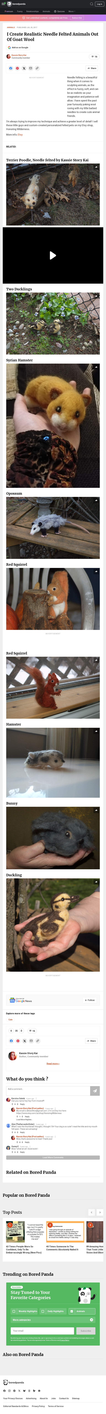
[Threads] (29, 1391)
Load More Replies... (24, 1120)
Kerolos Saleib (18, 1098)
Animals (11, 27)
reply (22, 1104)
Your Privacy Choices (13, 1398)
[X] (19, 1391)
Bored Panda (13, 1382)
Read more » (53, 1063)
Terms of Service (55, 1406)
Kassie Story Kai (19, 55)
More (71, 11)
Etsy (20, 134)
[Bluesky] (24, 1391)
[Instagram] (9, 1391)
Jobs (53, 1398)
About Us (44, 1398)
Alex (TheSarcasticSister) (23, 1124)
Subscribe (86, 1331)
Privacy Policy (38, 1406)
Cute (10, 1020)
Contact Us (64, 1398)
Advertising (31, 1398)
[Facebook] (4, 1391)
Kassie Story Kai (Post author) (30, 1108)
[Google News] (39, 1391)
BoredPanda (16, 4)
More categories (22, 1319)
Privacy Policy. (64, 1340)
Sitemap (76, 1398)
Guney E (15, 1146)
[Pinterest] (14, 1391)
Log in (99, 4)
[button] (91, 1212)
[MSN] (34, 1391)
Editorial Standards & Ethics (16, 1406)
